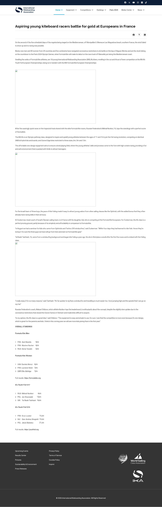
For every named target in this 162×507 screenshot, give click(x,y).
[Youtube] (134, 2)
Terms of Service (55, 455)
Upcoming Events (21, 451)
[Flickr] (142, 2)
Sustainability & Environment (26, 464)
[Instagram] (138, 2)
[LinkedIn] (145, 35)
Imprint (51, 464)
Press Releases (21, 469)
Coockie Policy (54, 460)
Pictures (18, 460)
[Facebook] (125, 2)
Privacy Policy (54, 451)
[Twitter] (129, 3)
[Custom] (146, 2)
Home (58, 10)
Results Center (20, 455)
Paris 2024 (114, 10)
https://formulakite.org (32, 378)
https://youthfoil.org (31, 429)
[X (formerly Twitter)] (139, 35)
